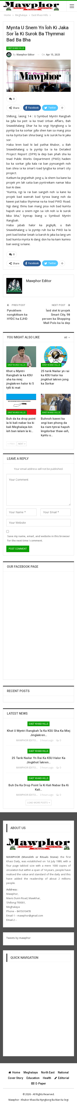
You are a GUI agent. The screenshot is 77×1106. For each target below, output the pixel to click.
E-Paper (41, 1083)
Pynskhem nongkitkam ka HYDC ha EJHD (17, 315)
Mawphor (13, 1099)
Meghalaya (30, 1072)
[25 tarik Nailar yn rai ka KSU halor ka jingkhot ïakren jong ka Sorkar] (56, 356)
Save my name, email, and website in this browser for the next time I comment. (38, 538)
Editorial (63, 1078)
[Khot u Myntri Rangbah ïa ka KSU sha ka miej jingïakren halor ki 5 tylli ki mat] (21, 356)
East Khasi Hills (16, 48)
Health (47, 1078)
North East (47, 1072)
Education (32, 1078)
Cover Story (15, 1078)
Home (16, 1072)
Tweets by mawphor (18, 938)
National (63, 1072)
